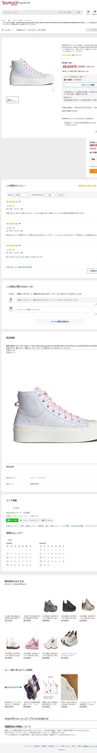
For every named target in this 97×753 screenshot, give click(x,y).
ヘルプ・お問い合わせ (62, 746)
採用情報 (51, 746)
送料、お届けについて (28, 526)
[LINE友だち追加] (12, 520)
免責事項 (44, 746)
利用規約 (37, 746)
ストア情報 (65, 526)
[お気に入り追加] (53, 90)
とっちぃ (16, 508)
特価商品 (85, 746)
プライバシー (28, 746)
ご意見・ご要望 (76, 746)
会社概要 (26, 513)
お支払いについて (12, 526)
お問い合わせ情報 (77, 526)
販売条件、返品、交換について (48, 526)
